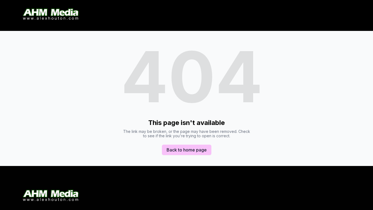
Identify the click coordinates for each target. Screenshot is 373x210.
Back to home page (187, 150)
